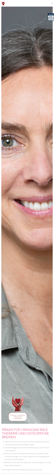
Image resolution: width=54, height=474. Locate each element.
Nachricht (50, 19)
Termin (51, 16)
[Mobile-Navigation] (52, 3)
